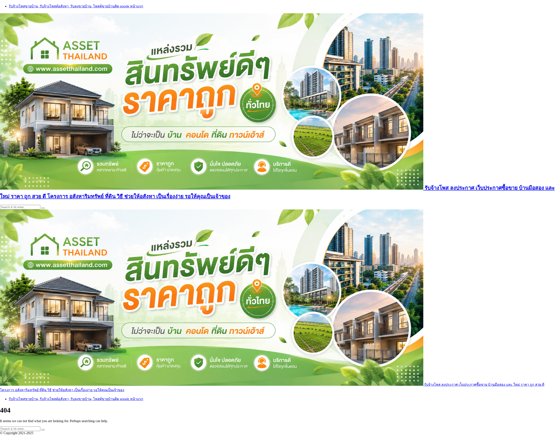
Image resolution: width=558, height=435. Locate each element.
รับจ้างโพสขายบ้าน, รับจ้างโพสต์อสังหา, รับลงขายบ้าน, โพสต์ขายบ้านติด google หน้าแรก (76, 6)
